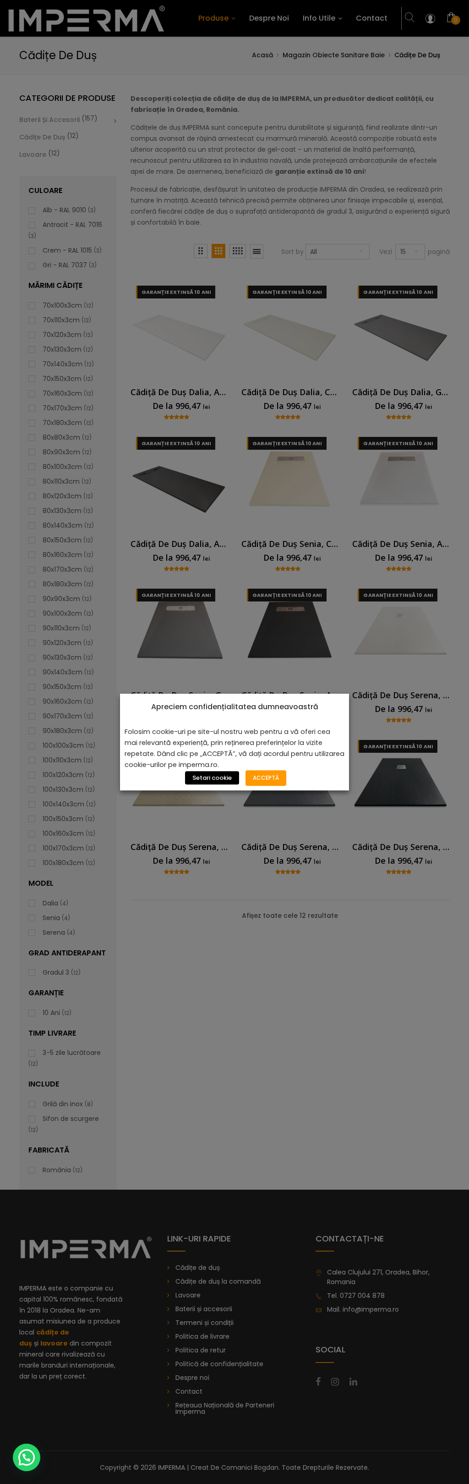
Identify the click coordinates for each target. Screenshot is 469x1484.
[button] (26, 1457)
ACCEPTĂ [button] (266, 778)
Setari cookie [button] (212, 777)
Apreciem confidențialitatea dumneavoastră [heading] (234, 707)
